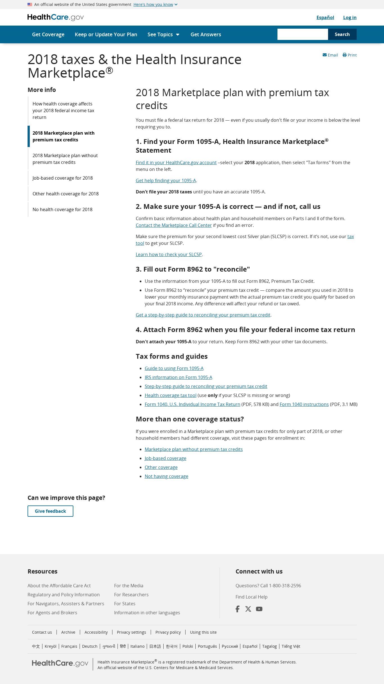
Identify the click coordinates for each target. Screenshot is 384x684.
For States (124, 604)
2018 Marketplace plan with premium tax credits (64, 136)
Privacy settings (131, 632)
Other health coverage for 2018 (66, 194)
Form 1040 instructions (304, 404)
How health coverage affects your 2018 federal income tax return (63, 110)
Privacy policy (168, 632)
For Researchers (131, 595)
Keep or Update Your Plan (106, 34)
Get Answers (206, 34)
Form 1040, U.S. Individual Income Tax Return (192, 404)
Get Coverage (48, 34)
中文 (36, 646)
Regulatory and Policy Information (64, 595)
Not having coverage (166, 476)
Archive (68, 632)
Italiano (137, 646)
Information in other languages (147, 612)
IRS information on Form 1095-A (178, 377)
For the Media (128, 586)
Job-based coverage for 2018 (63, 178)
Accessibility (96, 632)
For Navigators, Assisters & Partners (66, 604)
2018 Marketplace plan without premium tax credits (65, 158)
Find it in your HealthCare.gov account (176, 162)
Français (69, 646)
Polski (187, 646)
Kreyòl (51, 646)
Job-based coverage (165, 458)
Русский (230, 646)
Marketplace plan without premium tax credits (194, 449)
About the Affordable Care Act (59, 586)
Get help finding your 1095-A (166, 180)
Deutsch (90, 646)
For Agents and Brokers (52, 612)
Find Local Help (252, 597)
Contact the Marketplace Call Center (174, 225)
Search (342, 34)
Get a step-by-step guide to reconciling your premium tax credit (203, 315)
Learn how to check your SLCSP (169, 254)
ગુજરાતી (108, 646)
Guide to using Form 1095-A (174, 368)
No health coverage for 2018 (62, 209)
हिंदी (123, 646)
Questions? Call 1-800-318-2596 (268, 586)
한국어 (172, 646)
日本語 (155, 646)
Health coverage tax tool (170, 395)
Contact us (42, 632)
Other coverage (161, 467)
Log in (350, 17)
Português (207, 646)
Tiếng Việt (291, 646)
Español (325, 17)
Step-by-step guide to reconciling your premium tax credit (206, 386)
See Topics (160, 34)
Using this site (203, 632)
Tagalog (269, 646)
